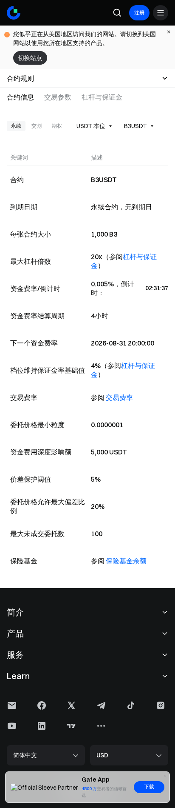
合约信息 (20, 97)
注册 (139, 12)
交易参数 (57, 97)
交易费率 (119, 397)
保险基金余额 (126, 561)
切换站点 (30, 57)
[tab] (23, 97)
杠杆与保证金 (102, 97)
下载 (149, 787)
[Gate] (13, 13)
